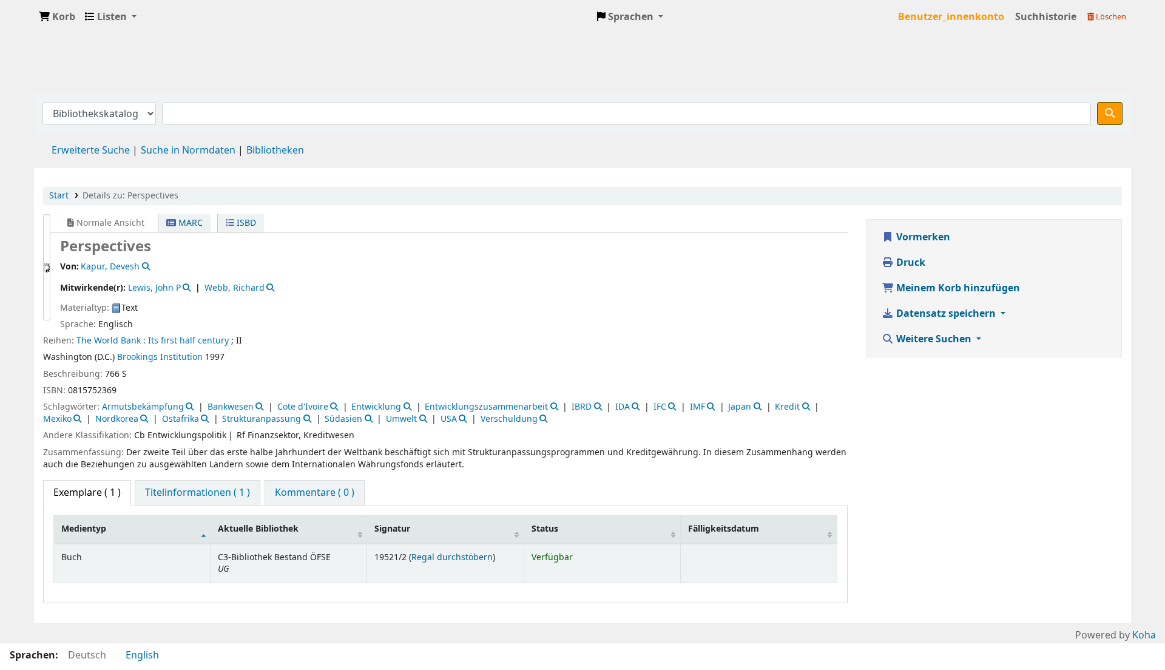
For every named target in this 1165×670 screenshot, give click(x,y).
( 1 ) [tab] (87, 493)
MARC (189, 223)
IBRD (582, 407)
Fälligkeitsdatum (723, 529)
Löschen (1110, 16)
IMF (697, 407)
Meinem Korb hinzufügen (957, 288)
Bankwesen (231, 407)
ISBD (245, 223)
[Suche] (1110, 113)
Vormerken (922, 237)
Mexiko (57, 419)
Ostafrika (180, 419)
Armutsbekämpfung (143, 407)
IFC (659, 407)
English (142, 655)
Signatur (392, 529)
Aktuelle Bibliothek (258, 529)
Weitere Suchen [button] (934, 339)
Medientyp (83, 529)
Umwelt (401, 419)
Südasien (343, 419)
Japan (739, 407)
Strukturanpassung (261, 419)
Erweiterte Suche (91, 150)
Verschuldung (509, 419)
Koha (1144, 635)
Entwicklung (376, 407)
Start (59, 195)
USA (449, 419)
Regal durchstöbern (452, 557)
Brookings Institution (160, 357)
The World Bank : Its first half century (152, 340)
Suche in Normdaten (188, 150)
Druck (909, 262)
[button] (57, 17)
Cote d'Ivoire (302, 407)
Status (545, 529)
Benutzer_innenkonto (951, 17)
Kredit (787, 407)
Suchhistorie (1045, 17)
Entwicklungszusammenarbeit (486, 407)
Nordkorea (116, 419)
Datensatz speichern (946, 313)
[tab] (197, 493)
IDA (622, 407)
